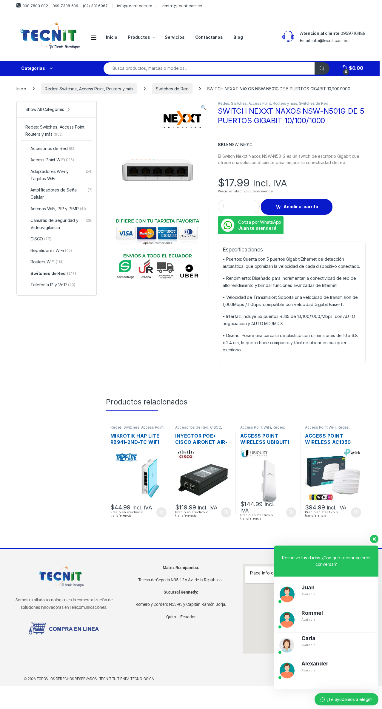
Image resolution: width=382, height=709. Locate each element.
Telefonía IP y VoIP (52, 284)
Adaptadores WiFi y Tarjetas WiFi (61, 175)
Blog (238, 37)
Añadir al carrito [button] (160, 512)
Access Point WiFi (255, 427)
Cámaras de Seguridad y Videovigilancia (61, 224)
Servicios (175, 37)
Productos (139, 37)
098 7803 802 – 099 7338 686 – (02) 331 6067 (65, 5)
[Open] (93, 37)
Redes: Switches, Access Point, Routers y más (89, 88)
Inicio (111, 37)
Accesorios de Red (191, 427)
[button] (203, 107)
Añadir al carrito (301, 206)
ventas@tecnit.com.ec (181, 5)
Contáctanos (209, 37)
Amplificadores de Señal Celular (61, 193)
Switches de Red (172, 88)
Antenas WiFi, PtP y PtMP (58, 208)
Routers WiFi (47, 261)
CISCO (215, 427)
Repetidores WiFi (51, 250)
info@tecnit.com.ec (134, 5)
